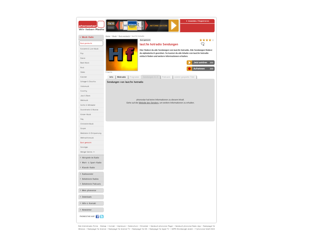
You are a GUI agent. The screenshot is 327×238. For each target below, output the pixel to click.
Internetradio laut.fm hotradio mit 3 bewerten (206, 40)
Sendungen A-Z (150, 77)
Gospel (83, 128)
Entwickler (144, 226)
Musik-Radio (88, 37)
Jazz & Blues (85, 96)
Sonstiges (84, 147)
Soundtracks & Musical (89, 110)
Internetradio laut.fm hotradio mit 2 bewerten (203, 40)
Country (83, 91)
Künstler (83, 77)
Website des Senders (149, 103)
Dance (82, 58)
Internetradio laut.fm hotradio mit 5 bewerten (213, 40)
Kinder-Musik (85, 114)
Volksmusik (84, 86)
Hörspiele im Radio (90, 158)
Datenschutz (133, 226)
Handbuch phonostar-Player (162, 226)
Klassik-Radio (88, 167)
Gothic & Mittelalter (87, 105)
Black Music (84, 63)
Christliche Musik (87, 124)
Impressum (121, 226)
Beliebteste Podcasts (91, 184)
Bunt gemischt (86, 43)
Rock (82, 67)
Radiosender (87, 174)
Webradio (121, 77)
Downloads (87, 197)
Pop (81, 53)
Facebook (97, 216)
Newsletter (87, 210)
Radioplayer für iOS (139, 229)
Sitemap (103, 226)
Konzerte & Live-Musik (89, 49)
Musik (114, 36)
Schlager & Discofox (88, 81)
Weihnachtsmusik (87, 138)
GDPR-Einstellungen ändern (182, 229)
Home (108, 36)
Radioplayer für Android (97, 229)
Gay (81, 119)
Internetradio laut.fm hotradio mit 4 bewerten (210, 40)
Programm (134, 77)
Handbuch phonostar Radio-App (188, 226)
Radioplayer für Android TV (119, 229)
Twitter (102, 216)
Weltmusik (84, 100)
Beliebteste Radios (90, 179)
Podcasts (166, 77)
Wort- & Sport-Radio (91, 162)
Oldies (82, 72)
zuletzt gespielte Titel (184, 77)
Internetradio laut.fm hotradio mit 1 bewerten (200, 40)
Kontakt (112, 226)
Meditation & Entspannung (90, 133)
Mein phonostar (89, 190)
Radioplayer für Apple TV (159, 229)
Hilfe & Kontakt (89, 203)
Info (111, 77)
